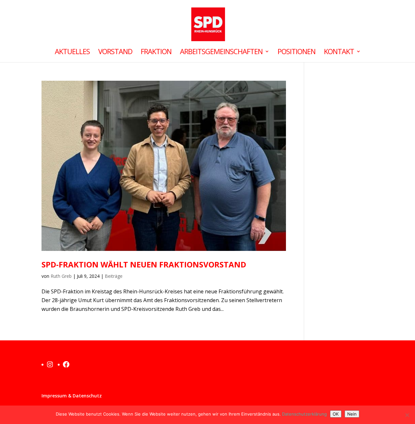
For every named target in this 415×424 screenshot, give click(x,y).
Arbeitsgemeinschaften (221, 52)
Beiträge (114, 276)
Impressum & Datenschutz (72, 396)
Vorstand (115, 52)
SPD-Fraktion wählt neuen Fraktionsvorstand (144, 264)
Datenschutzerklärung (304, 414)
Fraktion (156, 52)
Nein (352, 414)
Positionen (296, 52)
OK (336, 414)
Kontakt (339, 52)
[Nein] (407, 415)
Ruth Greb (61, 276)
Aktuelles (72, 52)
